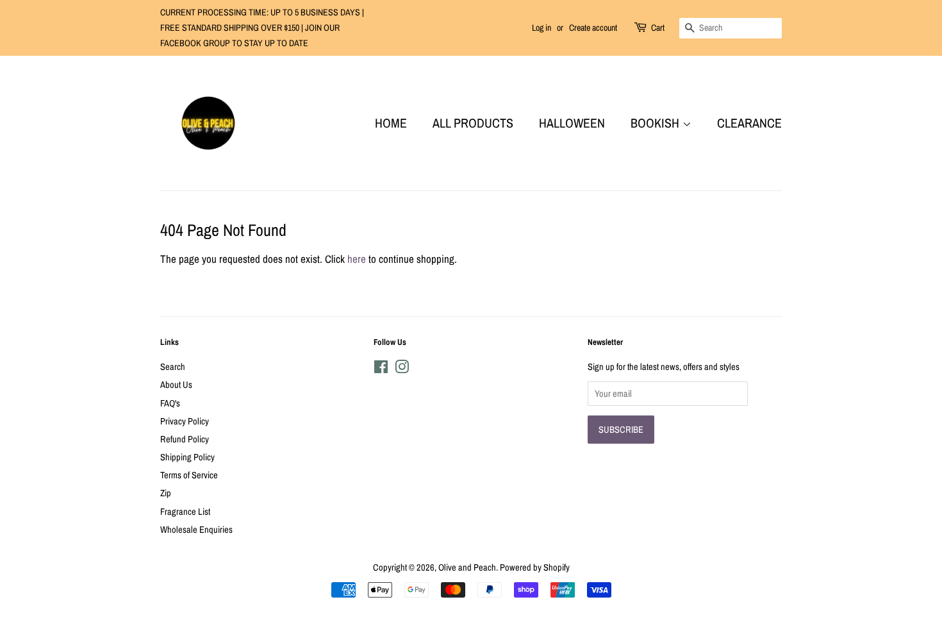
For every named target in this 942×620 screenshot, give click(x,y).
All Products (473, 122)
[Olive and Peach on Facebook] (381, 369)
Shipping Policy (187, 457)
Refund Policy (184, 439)
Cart (658, 27)
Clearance (749, 122)
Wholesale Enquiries (196, 529)
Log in (541, 27)
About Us (176, 384)
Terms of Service (189, 475)
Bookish (656, 122)
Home (391, 122)
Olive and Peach (467, 567)
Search (172, 366)
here (356, 258)
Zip (165, 493)
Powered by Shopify (535, 567)
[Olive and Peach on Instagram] (402, 369)
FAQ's (170, 403)
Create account (593, 27)
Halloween (572, 122)
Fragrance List (185, 511)
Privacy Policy (184, 421)
